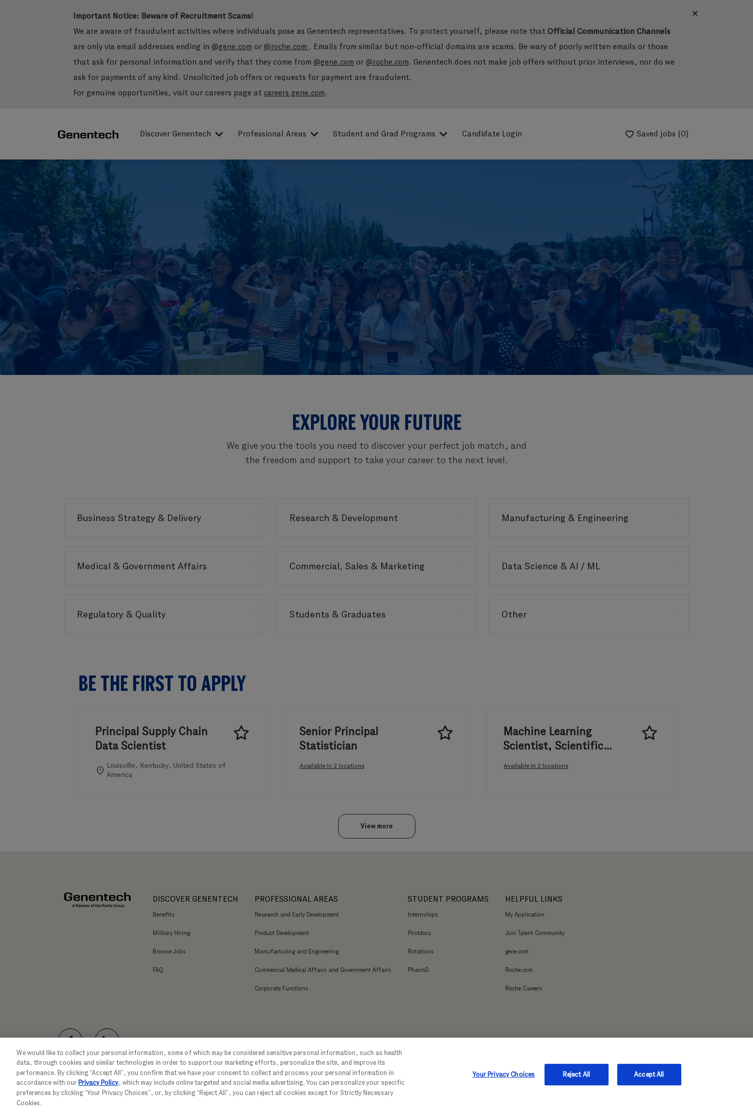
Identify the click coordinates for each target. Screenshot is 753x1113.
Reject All (576, 1074)
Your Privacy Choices (504, 1074)
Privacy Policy (98, 1082)
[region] (376, 1075)
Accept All (649, 1074)
